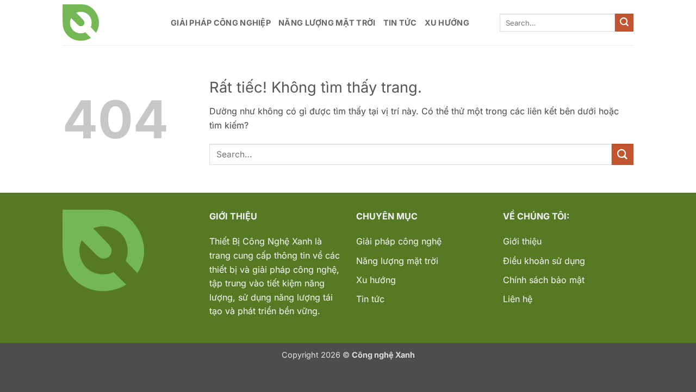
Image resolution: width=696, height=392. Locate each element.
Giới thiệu (522, 241)
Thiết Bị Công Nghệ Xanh (260, 241)
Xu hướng (447, 22)
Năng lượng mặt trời (326, 22)
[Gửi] (624, 23)
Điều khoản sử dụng (544, 260)
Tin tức (400, 22)
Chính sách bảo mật (544, 279)
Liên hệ (517, 298)
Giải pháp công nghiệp (221, 22)
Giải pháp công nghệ (399, 241)
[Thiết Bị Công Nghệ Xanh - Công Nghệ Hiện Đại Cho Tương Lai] (108, 22)
